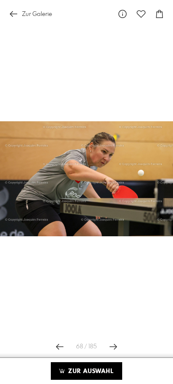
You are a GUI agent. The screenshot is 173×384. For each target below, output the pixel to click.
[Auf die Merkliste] (141, 14)
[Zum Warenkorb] (160, 14)
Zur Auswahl (90, 371)
